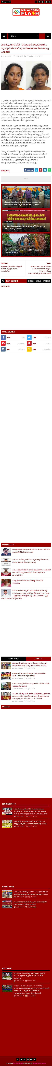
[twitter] (39, 2)
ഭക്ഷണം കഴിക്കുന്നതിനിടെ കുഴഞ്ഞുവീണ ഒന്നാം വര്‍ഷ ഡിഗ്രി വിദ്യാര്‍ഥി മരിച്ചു (30, 560)
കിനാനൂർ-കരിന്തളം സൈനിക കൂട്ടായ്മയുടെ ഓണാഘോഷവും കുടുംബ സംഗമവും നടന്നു (22, 203)
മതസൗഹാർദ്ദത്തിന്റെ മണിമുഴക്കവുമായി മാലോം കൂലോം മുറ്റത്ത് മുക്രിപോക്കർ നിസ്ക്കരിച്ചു (29, 975)
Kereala (30, 56)
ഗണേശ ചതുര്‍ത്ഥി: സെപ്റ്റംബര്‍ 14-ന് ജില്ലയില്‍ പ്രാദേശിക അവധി (23, 251)
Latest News (38, 56)
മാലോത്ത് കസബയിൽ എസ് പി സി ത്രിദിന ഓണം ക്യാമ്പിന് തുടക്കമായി (24, 227)
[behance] (49, 2)
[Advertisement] (26, 381)
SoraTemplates (18, 1063)
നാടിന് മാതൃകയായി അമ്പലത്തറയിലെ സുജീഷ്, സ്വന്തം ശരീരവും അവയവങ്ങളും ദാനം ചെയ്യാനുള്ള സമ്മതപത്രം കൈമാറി (30, 811)
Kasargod (7, 246)
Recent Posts (13, 659)
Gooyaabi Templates (39, 1063)
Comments (38, 659)
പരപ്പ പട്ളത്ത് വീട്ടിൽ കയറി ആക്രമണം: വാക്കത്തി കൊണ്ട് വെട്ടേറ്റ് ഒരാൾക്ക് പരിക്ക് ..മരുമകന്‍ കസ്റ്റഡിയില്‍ (31, 572)
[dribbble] (42, 2)
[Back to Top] (34, 1059)
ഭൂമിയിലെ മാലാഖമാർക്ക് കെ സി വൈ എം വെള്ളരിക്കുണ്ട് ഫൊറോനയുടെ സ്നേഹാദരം (30, 822)
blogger (31, 281)
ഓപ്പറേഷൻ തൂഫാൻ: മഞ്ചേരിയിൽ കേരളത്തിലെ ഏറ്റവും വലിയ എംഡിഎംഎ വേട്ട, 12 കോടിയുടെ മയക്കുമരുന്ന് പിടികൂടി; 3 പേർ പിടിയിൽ (31, 696)
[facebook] (36, 2)
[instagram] (46, 2)
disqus (38, 281)
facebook (46, 281)
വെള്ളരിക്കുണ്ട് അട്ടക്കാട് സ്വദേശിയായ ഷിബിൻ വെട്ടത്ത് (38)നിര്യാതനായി (31, 550)
